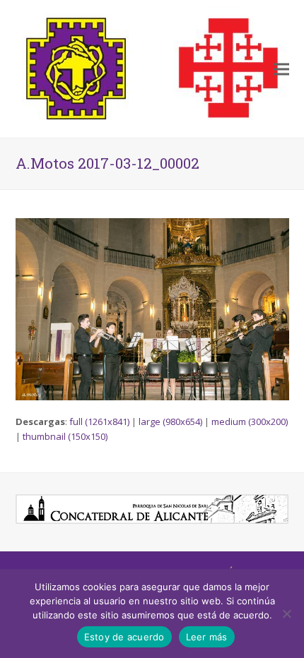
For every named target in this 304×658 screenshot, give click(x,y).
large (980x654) (170, 421)
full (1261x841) (99, 421)
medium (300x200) (249, 421)
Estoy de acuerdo (124, 636)
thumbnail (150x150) (65, 436)
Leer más (207, 636)
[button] (281, 69)
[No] (286, 613)
